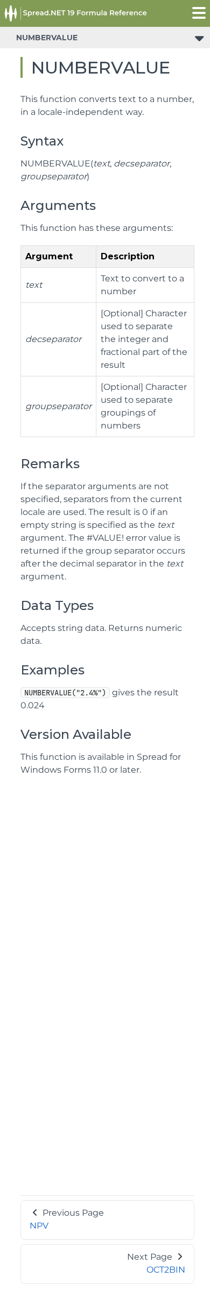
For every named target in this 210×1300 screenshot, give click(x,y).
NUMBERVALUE (47, 37)
